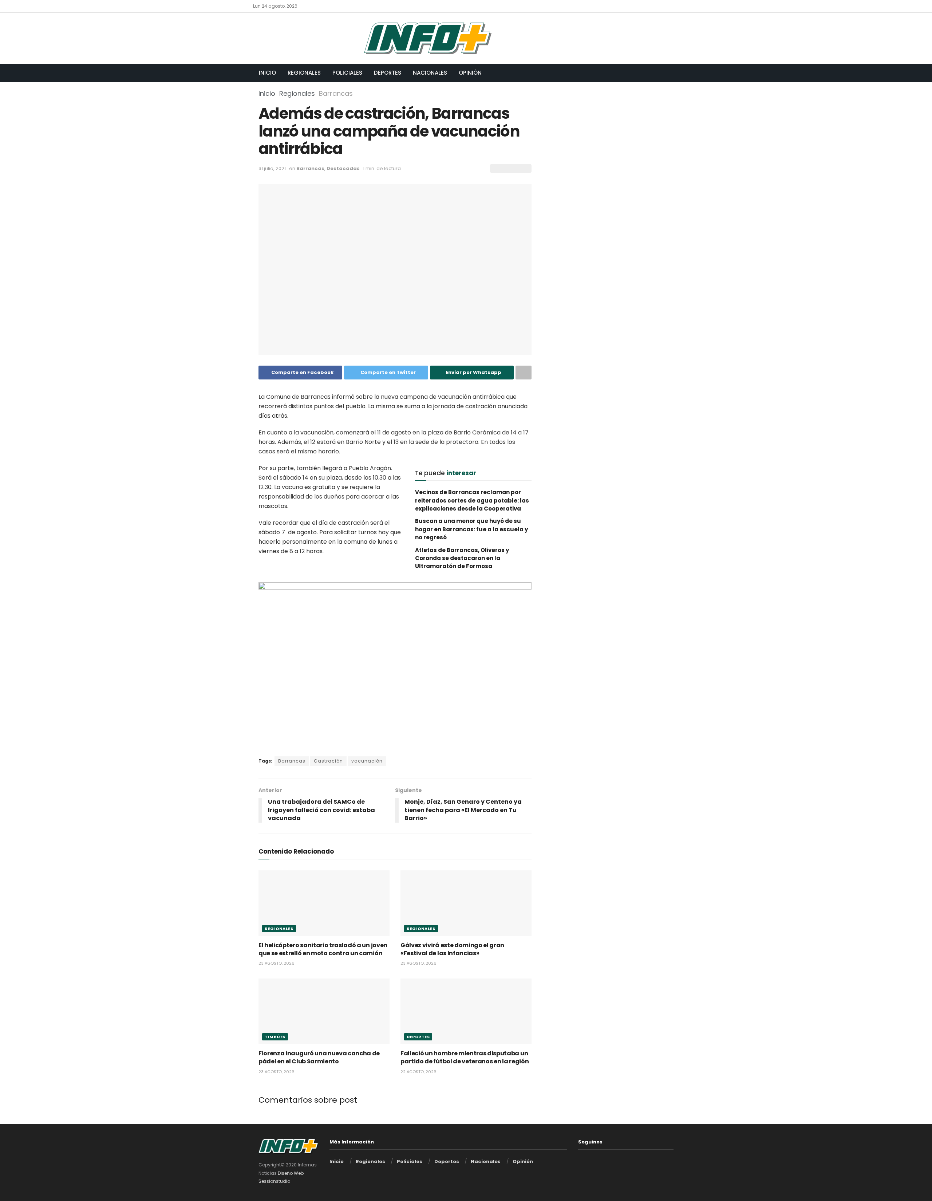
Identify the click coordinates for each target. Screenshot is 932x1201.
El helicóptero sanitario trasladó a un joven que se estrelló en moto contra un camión (322, 949)
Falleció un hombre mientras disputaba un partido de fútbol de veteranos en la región (464, 1057)
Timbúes (275, 1037)
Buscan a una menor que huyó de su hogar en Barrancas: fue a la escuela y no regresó (471, 529)
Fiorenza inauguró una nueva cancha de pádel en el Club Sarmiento (319, 1057)
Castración (328, 761)
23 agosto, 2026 (276, 963)
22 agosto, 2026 (418, 1072)
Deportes (387, 72)
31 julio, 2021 (272, 168)
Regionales (304, 72)
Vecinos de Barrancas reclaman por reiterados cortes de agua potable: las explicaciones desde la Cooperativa (472, 500)
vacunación (367, 761)
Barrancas (336, 93)
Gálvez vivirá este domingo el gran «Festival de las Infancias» (452, 949)
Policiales (347, 72)
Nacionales (430, 72)
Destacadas (343, 168)
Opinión (470, 72)
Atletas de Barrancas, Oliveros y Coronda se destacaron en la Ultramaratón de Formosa (462, 558)
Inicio (267, 72)
